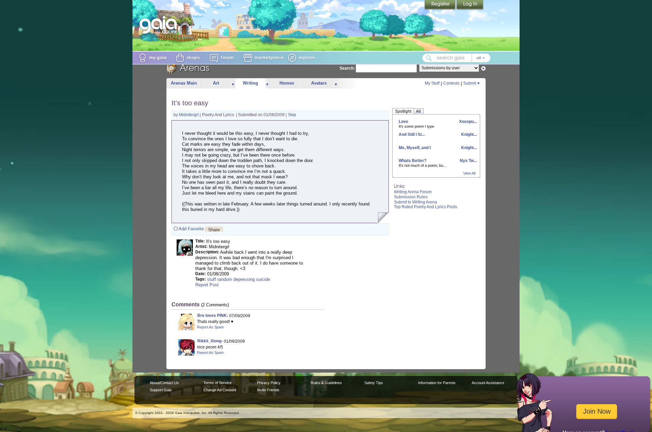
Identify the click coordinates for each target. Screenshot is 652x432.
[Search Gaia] (428, 58)
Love (403, 121)
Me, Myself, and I (415, 147)
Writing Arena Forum (413, 192)
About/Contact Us (164, 383)
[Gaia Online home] (160, 25)
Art (216, 83)
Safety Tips (373, 383)
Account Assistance (488, 383)
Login (470, 5)
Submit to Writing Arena (415, 202)
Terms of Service (217, 383)
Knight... (468, 134)
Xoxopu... (467, 121)
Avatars (319, 83)
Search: (347, 68)
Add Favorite (191, 228)
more (233, 83)
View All (469, 173)
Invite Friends (268, 390)
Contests (451, 83)
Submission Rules (411, 197)
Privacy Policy (268, 383)
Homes (286, 83)
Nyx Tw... (468, 160)
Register (440, 5)
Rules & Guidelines (326, 383)
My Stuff (432, 83)
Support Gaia (160, 390)
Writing (250, 83)
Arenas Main (184, 83)
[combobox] (456, 58)
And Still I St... (412, 134)
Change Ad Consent (219, 390)
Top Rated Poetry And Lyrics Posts (425, 206)
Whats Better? (413, 160)
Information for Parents (437, 383)
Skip (292, 114)
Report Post (207, 284)
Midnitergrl (189, 114)
